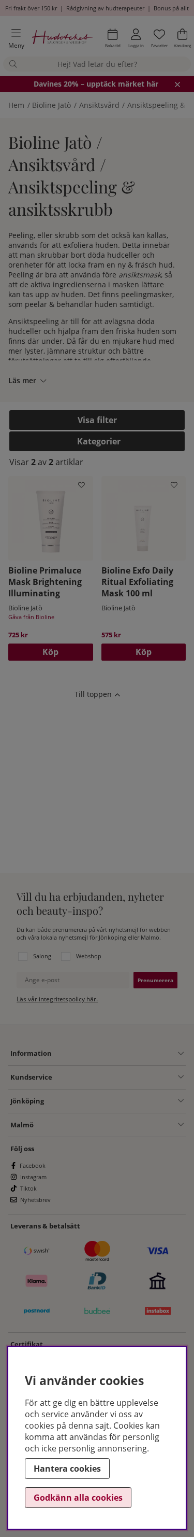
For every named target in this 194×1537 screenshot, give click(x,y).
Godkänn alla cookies (78, 1497)
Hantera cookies (67, 1468)
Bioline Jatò (51, 105)
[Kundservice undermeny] (118, 1077)
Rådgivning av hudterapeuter (105, 8)
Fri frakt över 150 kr (31, 8)
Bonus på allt (171, 8)
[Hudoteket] (62, 38)
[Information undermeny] (118, 1054)
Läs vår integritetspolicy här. (57, 999)
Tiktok (28, 1188)
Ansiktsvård (99, 105)
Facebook (33, 1165)
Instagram (33, 1177)
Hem (16, 105)
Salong (42, 956)
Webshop (88, 956)
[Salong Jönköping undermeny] (114, 1101)
